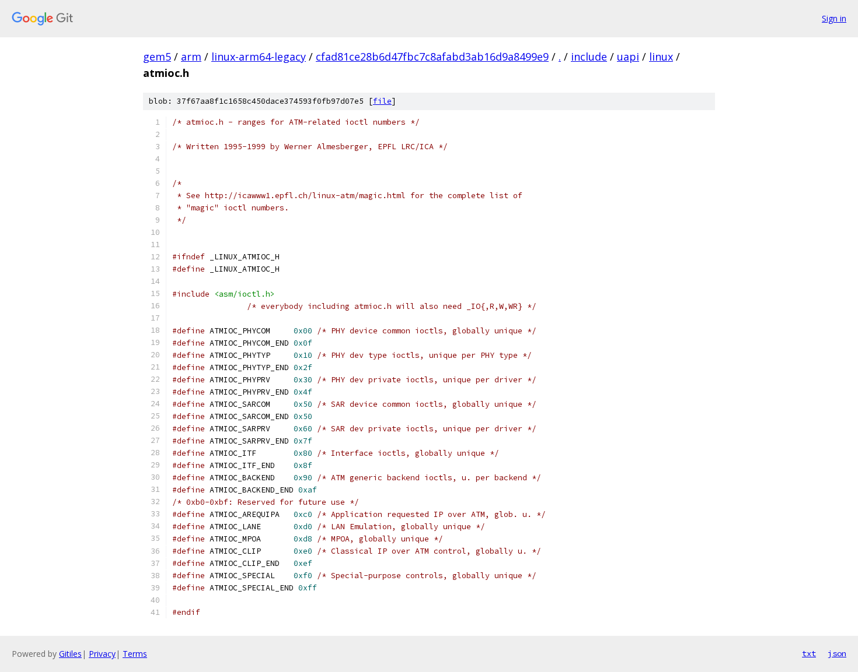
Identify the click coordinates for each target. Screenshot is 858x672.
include (589, 57)
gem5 (157, 57)
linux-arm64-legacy (258, 57)
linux (661, 57)
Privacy (102, 653)
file (382, 101)
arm (191, 57)
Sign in (834, 18)
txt (809, 653)
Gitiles (70, 653)
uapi (628, 57)
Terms (135, 653)
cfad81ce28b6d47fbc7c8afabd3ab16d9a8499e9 (432, 57)
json (837, 653)
